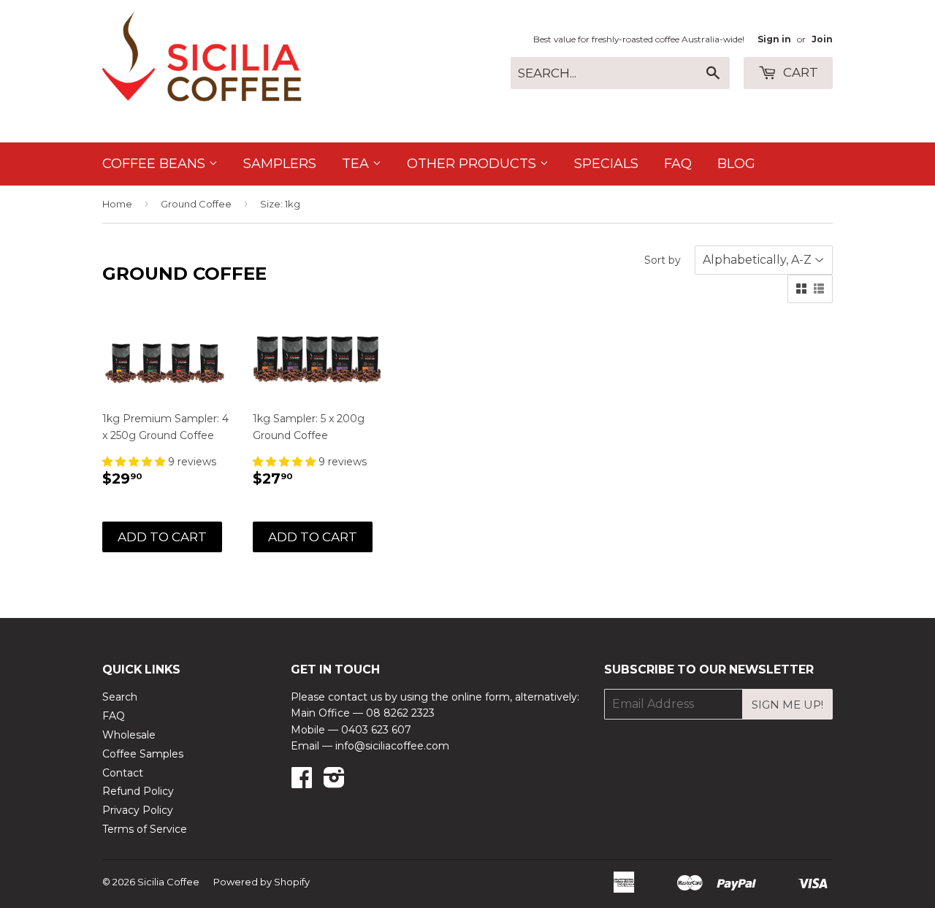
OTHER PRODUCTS (473, 164)
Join (822, 39)
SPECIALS (606, 164)
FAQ (678, 164)
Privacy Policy (137, 810)
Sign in (774, 39)
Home (117, 204)
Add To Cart (162, 537)
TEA (357, 164)
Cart (799, 72)
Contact (122, 772)
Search (119, 696)
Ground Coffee (196, 204)
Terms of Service (144, 829)
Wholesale (129, 734)
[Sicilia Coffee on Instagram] (334, 782)
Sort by (662, 260)
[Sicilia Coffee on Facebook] (302, 782)
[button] (135, 461)
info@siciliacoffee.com (392, 745)
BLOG (736, 164)
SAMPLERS (279, 164)
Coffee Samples (142, 753)
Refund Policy (138, 791)
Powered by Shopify (261, 882)
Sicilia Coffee (168, 882)
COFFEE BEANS (155, 164)
